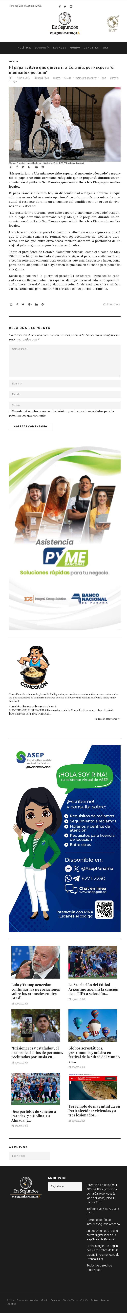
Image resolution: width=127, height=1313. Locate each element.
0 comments (114, 304)
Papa (103, 78)
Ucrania (114, 78)
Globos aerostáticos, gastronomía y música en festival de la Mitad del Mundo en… (94, 1055)
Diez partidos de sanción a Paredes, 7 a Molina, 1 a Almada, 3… (33, 1116)
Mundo (75, 47)
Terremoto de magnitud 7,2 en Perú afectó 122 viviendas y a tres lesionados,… (94, 1110)
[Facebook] (60, 6)
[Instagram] (70, 6)
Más (106, 47)
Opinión (84, 1300)
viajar (14, 81)
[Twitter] (65, 6)
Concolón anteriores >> (107, 718)
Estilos (94, 1300)
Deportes (91, 47)
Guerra (67, 78)
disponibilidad (41, 78)
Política (24, 47)
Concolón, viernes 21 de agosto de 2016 (32, 706)
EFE (11, 78)
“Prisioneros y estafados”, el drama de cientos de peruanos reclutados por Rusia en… (37, 1052)
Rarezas (105, 1300)
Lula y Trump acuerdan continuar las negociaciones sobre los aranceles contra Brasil (35, 991)
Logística (11, 1304)
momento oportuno (86, 78)
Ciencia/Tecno (70, 1300)
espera (56, 78)
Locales (59, 47)
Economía (42, 47)
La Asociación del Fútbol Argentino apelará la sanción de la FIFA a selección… (93, 989)
